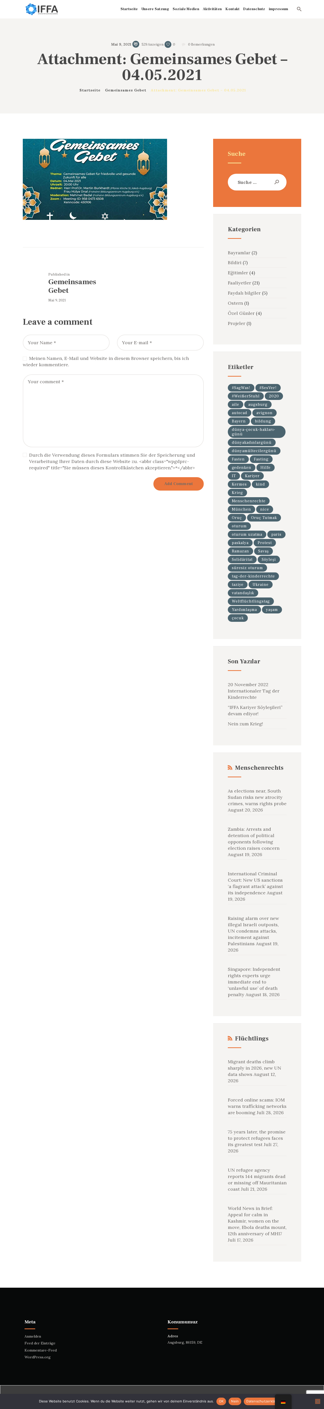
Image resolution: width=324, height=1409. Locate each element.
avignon (264, 412)
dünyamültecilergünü (254, 450)
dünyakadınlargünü (252, 442)
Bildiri (234, 262)
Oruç (237, 517)
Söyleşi (269, 559)
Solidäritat (242, 559)
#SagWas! (241, 387)
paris (276, 534)
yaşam (272, 609)
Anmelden (33, 1336)
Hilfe (265, 467)
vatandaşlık (243, 592)
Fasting (261, 459)
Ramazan (240, 551)
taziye (238, 584)
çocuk (238, 618)
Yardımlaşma (244, 609)
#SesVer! (268, 387)
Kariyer (252, 475)
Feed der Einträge (40, 1343)
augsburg (258, 404)
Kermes (239, 484)
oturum (239, 526)
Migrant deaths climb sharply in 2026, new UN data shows (254, 1068)
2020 (274, 396)
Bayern (239, 421)
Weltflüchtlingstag (251, 601)
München (241, 509)
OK (221, 1401)
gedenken (241, 467)
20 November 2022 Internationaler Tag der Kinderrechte (253, 691)
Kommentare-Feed (41, 1350)
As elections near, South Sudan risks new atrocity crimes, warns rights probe (257, 797)
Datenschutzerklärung (264, 1401)
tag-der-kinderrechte (253, 576)
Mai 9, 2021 (121, 44)
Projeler (236, 323)
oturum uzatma (247, 534)
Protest (265, 542)
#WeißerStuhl (246, 396)
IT (234, 475)
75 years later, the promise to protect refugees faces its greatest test (257, 1138)
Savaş (263, 551)
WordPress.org (38, 1357)
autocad (239, 412)
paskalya (240, 542)
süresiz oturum (247, 567)
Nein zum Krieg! (245, 724)
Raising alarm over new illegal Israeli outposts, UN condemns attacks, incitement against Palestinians (253, 931)
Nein (235, 1401)
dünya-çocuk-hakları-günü (253, 432)
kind (260, 484)
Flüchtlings (252, 1039)
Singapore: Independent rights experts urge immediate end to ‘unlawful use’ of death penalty (254, 981)
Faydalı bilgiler (244, 293)
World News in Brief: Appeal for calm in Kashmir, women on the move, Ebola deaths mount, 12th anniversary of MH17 (257, 1221)
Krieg (237, 492)
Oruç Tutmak (264, 517)
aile (235, 404)
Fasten (238, 459)
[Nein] (317, 1401)
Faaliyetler (239, 283)
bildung (263, 421)
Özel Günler (241, 313)
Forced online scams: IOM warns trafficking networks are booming (257, 1106)
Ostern (235, 303)
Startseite (89, 90)
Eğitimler (238, 273)
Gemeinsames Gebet (125, 90)
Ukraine (261, 584)
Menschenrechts (259, 768)
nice (264, 509)
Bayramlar (239, 253)
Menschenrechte (249, 501)
